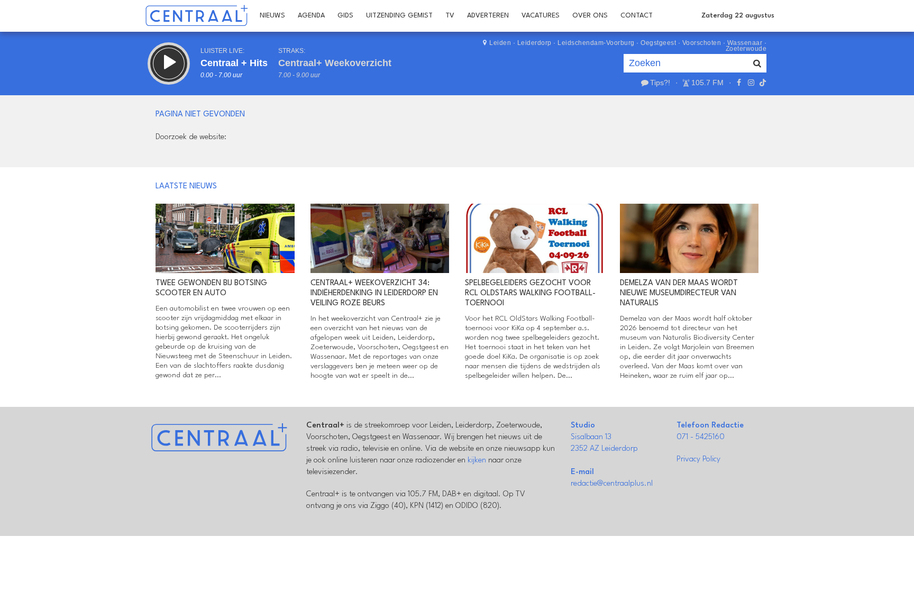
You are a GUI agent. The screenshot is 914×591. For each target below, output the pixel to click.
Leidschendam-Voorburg (596, 43)
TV (449, 15)
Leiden (500, 43)
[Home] (196, 16)
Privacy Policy (698, 459)
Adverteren (488, 15)
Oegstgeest (658, 43)
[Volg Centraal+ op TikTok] (761, 82)
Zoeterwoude (746, 48)
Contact (636, 15)
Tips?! (660, 82)
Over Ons (590, 15)
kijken (477, 461)
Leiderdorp (534, 43)
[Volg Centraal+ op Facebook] (739, 82)
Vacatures (541, 15)
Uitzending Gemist (399, 15)
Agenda (311, 15)
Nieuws (272, 15)
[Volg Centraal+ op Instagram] (750, 82)
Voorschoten (701, 43)
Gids (345, 15)
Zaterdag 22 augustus (737, 15)
